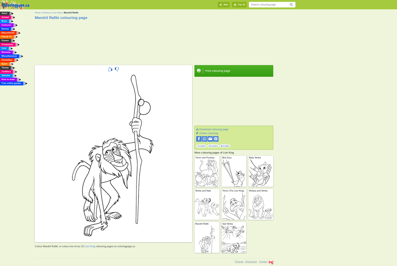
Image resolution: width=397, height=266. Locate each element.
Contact (263, 261)
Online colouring (208, 133)
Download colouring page (213, 129)
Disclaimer (251, 261)
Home (38, 12)
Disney (46, 12)
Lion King (56, 12)
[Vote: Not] (117, 70)
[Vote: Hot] (110, 70)
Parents (239, 261)
